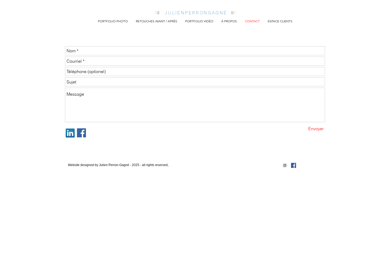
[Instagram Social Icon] (284, 165)
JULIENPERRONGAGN (194, 12)
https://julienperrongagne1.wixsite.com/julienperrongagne (114, 169)
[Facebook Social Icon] (293, 165)
